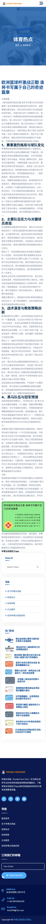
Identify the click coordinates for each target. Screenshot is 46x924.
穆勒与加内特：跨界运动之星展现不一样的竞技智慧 (27, 671)
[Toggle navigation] (42, 3)
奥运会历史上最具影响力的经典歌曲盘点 (28, 648)
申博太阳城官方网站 (22, 920)
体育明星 (11, 603)
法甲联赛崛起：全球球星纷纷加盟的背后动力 (27, 697)
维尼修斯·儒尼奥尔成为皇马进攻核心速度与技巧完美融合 (27, 656)
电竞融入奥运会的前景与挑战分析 (28, 680)
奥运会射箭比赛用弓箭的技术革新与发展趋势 (27, 640)
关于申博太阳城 (14, 591)
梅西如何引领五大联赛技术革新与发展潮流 (27, 714)
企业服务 (11, 609)
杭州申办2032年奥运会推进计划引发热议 (28, 722)
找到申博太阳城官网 (16, 615)
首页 (17, 45)
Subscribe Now (16, 875)
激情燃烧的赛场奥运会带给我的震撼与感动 (27, 689)
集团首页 (5, 818)
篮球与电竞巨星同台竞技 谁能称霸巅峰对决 (28, 664)
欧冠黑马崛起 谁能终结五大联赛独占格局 (28, 705)
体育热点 (11, 597)
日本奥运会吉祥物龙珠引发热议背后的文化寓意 (28, 731)
